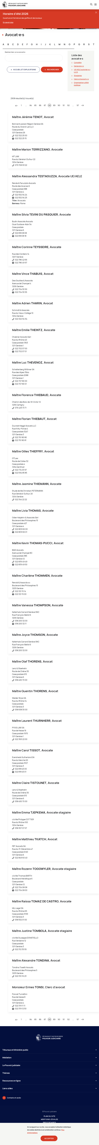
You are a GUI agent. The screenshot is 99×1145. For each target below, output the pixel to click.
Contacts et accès (14, 1098)
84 (31, 105)
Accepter (49, 1138)
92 (68, 105)
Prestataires (49, 1123)
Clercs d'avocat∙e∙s (81, 79)
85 (35, 105)
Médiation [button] (6, 1057)
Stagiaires (78, 75)
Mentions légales (49, 1119)
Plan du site (49, 1116)
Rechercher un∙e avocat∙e (15, 52)
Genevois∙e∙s (79, 66)
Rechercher (53, 70)
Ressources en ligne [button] (11, 1080)
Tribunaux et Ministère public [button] (15, 1050)
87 (45, 105)
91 (64, 105)
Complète (77, 62)
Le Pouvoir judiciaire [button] (11, 1065)
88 (49, 105)
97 (78, 105)
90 (59, 105)
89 (54, 105)
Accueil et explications (24, 70)
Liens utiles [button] (7, 1088)
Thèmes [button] (6, 1073)
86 (40, 105)
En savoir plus (8, 22)
